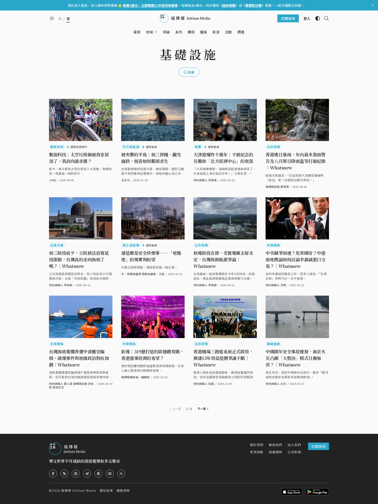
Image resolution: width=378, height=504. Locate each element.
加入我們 (294, 445)
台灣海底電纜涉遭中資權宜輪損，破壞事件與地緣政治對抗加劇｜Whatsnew (79, 358)
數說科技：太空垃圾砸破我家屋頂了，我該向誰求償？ (79, 157)
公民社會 (57, 245)
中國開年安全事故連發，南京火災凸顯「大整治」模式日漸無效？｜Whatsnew (295, 358)
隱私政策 (106, 490)
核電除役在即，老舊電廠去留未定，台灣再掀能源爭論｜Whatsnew (223, 259)
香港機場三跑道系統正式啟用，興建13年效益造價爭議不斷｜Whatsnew (223, 358)
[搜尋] (324, 18)
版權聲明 (275, 452)
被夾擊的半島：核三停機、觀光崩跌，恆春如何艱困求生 (151, 157)
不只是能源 (130, 147)
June (52, 180)
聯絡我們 (275, 445)
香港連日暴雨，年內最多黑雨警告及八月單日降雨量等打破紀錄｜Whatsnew (295, 161)
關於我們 (257, 445)
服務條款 (123, 490)
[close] (372, 5)
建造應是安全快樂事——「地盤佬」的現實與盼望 (151, 256)
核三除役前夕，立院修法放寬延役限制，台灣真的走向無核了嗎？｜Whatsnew (79, 259)
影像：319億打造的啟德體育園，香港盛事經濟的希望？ (152, 354)
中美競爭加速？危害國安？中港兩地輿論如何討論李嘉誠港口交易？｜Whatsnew (295, 259)
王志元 (125, 180)
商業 (198, 147)
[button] (149, 31)
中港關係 (273, 245)
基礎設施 (273, 344)
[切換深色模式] (316, 18)
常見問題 (257, 452)
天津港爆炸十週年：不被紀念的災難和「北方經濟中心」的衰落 (223, 157)
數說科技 (57, 147)
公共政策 (273, 147)
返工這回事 (130, 245)
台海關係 (57, 344)
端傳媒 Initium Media (78, 490)
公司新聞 (294, 452)
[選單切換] (156, 32)
